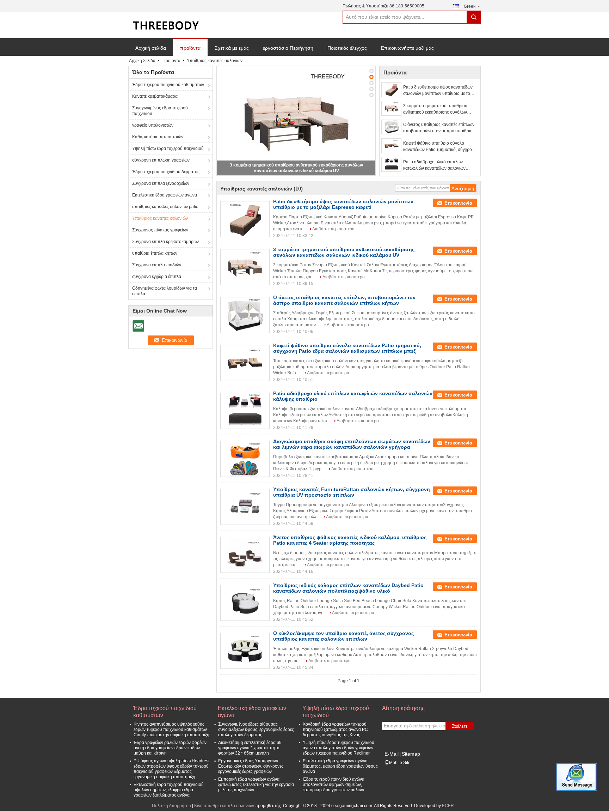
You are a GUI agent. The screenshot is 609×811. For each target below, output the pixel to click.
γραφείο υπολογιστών (152, 125)
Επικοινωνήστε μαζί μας (407, 48)
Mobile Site (400, 762)
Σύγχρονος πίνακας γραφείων (160, 230)
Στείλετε (460, 726)
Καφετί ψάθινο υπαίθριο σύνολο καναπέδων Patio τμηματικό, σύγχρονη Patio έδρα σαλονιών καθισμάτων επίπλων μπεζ (439, 147)
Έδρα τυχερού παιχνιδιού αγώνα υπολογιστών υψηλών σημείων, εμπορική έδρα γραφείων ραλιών (333, 784)
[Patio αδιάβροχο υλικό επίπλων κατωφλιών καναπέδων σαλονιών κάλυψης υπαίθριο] (391, 164)
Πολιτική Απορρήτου (171, 805)
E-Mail (392, 754)
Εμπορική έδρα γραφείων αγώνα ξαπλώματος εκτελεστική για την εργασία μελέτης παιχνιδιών (256, 784)
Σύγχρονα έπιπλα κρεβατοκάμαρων (165, 241)
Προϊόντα (171, 60)
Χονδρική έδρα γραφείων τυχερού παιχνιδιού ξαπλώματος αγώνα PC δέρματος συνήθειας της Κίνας (335, 729)
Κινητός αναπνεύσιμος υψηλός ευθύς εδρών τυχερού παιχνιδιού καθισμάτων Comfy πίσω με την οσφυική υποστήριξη (171, 729)
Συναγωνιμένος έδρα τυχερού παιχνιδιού (160, 110)
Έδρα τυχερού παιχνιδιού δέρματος (165, 171)
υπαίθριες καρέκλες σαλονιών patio (165, 206)
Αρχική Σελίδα (142, 60)
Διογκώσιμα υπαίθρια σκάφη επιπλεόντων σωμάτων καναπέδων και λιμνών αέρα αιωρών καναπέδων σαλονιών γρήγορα (351, 444)
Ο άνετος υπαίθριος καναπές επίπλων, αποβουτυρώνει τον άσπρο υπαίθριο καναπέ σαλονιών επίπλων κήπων (439, 128)
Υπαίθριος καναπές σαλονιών (160, 218)
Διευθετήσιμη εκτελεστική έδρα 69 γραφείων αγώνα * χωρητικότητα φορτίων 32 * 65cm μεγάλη (250, 748)
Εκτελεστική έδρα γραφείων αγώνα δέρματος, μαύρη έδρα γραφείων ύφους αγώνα (340, 766)
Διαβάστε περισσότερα (333, 228)
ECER (448, 805)
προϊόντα (190, 48)
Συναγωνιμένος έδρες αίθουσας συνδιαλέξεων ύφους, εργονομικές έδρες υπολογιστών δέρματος (256, 729)
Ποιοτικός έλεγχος (347, 48)
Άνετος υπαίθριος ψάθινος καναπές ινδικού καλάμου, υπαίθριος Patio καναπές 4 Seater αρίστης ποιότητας (349, 540)
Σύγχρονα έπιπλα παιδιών (156, 264)
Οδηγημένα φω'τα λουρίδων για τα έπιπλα (164, 291)
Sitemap (411, 754)
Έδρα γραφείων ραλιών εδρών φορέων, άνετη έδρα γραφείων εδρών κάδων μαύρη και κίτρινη (171, 748)
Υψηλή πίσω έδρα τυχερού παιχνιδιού (168, 148)
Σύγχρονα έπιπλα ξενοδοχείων (160, 183)
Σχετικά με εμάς (232, 48)
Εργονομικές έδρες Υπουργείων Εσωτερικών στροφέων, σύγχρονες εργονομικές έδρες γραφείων (250, 766)
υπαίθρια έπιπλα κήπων (154, 253)
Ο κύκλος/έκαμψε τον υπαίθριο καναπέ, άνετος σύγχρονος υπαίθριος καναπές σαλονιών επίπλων (343, 636)
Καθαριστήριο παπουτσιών (157, 136)
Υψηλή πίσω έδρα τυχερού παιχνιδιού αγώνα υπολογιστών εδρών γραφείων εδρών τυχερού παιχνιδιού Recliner (338, 748)
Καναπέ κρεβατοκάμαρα (155, 96)
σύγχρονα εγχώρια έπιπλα (156, 276)
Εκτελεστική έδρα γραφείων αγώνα (164, 195)
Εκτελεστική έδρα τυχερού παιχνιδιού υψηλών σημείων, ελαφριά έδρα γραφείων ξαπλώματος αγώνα (169, 790)
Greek (469, 6)
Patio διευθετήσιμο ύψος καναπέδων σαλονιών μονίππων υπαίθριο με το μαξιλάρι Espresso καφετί (438, 91)
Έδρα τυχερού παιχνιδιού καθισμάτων (168, 84)
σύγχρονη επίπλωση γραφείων (161, 160)
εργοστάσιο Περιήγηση (288, 48)
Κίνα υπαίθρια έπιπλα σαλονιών (224, 805)
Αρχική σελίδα (150, 48)
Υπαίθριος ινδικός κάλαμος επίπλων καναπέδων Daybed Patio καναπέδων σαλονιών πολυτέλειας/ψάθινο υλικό (348, 588)
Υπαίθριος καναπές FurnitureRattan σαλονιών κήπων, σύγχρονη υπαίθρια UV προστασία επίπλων (351, 492)
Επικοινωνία (458, 203)
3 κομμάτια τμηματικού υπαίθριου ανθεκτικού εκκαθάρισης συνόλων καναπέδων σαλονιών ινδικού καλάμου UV (439, 109)
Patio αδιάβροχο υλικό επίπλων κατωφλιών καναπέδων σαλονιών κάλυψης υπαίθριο (434, 165)
